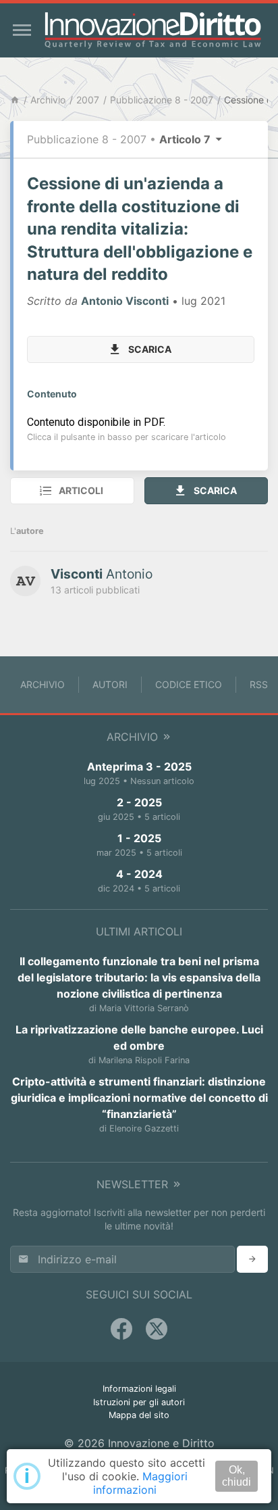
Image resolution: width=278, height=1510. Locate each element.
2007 (87, 99)
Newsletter (133, 1184)
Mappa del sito (139, 1415)
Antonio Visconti (125, 301)
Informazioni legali (139, 1389)
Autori (110, 684)
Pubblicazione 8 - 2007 (161, 99)
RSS (259, 684)
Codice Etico (188, 684)
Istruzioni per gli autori (139, 1402)
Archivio (47, 99)
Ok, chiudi (236, 1476)
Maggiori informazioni (140, 1482)
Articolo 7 (186, 139)
